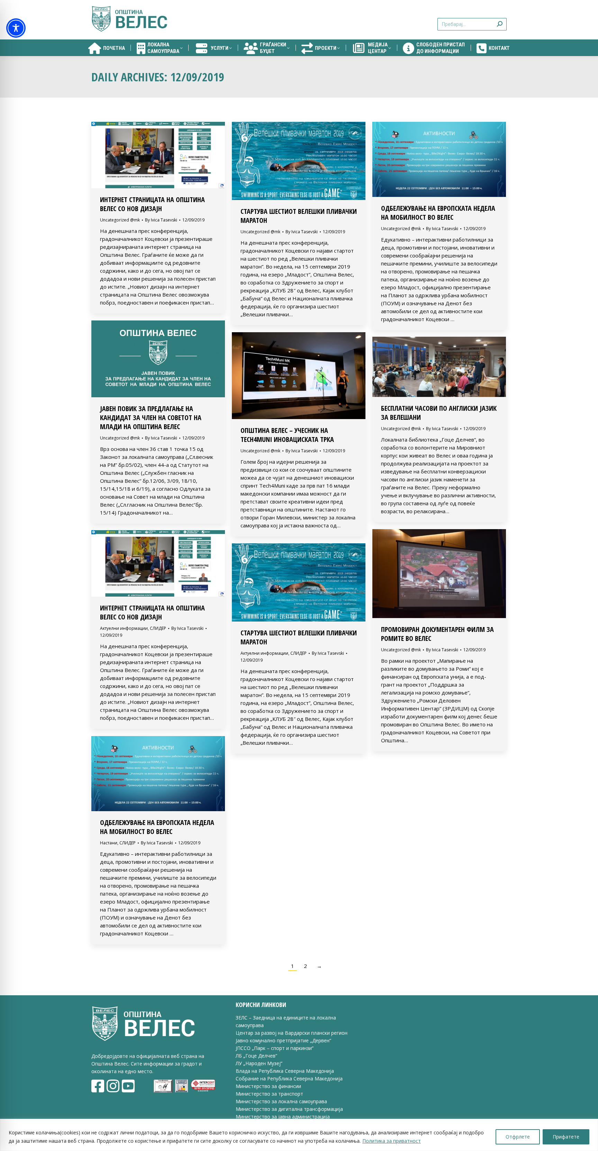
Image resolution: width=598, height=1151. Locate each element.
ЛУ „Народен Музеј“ (259, 1063)
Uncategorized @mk (120, 220)
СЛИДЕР (158, 628)
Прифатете (566, 1136)
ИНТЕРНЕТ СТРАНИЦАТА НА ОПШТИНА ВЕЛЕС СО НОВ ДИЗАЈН (152, 204)
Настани (108, 843)
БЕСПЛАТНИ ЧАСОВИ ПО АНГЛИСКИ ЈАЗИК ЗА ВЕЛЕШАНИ (439, 413)
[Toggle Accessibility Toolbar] (16, 28)
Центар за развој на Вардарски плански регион (291, 1033)
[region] (299, 1135)
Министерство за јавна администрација (283, 1116)
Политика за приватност (391, 1141)
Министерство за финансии (268, 1086)
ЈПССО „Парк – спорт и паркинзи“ (275, 1048)
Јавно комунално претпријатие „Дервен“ (283, 1040)
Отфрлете (518, 1136)
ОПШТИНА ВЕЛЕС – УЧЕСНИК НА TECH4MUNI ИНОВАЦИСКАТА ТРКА (287, 435)
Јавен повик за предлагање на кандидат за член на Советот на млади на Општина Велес (150, 417)
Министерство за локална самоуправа (281, 1101)
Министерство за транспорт (270, 1093)
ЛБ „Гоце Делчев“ (256, 1055)
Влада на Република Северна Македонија (285, 1071)
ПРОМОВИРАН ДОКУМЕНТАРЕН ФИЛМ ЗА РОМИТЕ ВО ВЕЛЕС (437, 634)
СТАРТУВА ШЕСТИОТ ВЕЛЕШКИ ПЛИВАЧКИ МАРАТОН (299, 216)
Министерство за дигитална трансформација (289, 1109)
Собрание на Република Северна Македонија (289, 1078)
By (161, 220)
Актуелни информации (124, 628)
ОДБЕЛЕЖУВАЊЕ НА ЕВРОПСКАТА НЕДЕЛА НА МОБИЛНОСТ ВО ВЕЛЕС (438, 212)
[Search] (499, 19)
